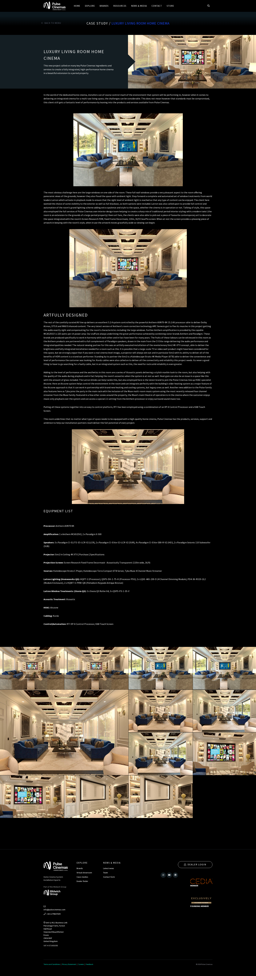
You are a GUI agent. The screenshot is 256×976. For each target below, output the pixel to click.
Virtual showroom (84, 872)
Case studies (82, 877)
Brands (80, 868)
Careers (81, 964)
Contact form (109, 877)
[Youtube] (169, 875)
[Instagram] (163, 875)
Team (105, 872)
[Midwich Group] (53, 893)
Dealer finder (82, 881)
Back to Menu (52, 23)
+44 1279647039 (53, 914)
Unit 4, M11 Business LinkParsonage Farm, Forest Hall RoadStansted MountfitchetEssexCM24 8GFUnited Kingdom (55, 932)
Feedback (89, 964)
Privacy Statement (69, 964)
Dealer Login (197, 864)
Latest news (108, 868)
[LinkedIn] (175, 875)
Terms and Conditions (52, 964)
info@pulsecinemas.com (54, 909)
